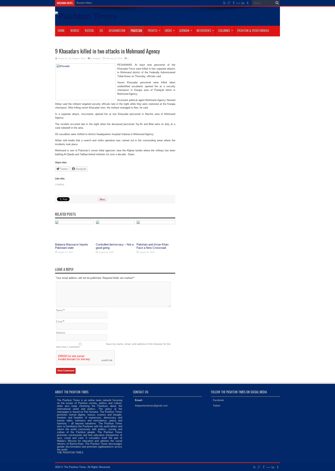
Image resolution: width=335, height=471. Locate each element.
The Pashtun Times (77, 58)
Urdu (168, 30)
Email (59, 321)
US (101, 30)
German (184, 30)
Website (60, 332)
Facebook (218, 400)
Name (59, 310)
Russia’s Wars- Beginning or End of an (97, 3)
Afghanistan (117, 30)
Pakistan (136, 30)
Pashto (152, 30)
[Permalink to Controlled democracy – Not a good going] (115, 223)
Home (61, 30)
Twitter (216, 405)
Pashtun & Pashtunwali (253, 30)
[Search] (277, 3)
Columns (224, 30)
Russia (89, 30)
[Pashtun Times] (86, 16)
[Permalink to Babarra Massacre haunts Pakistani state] (74, 223)
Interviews (204, 30)
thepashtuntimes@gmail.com (151, 405)
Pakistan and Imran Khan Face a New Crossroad (152, 246)
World (74, 30)
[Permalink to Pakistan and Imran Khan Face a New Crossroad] (155, 223)
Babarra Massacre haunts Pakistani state (71, 246)
